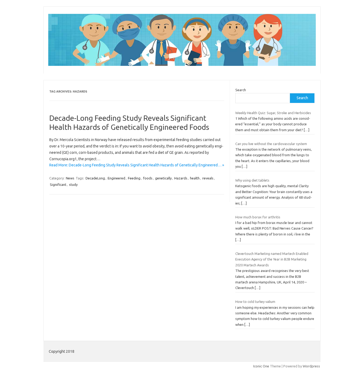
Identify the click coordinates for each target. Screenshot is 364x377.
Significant (58, 184)
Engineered (116, 178)
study (73, 184)
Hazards (180, 178)
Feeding (134, 178)
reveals (207, 178)
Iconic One (261, 366)
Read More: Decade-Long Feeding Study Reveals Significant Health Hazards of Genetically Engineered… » (136, 165)
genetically (163, 178)
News (70, 178)
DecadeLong (95, 178)
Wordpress (311, 366)
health (195, 178)
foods (147, 178)
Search (240, 90)
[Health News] (182, 64)
